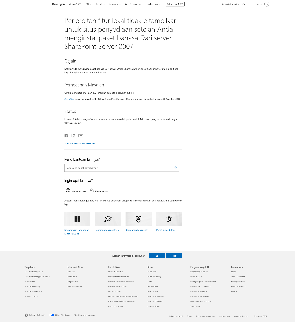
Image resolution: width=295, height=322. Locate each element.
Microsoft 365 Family (32, 286)
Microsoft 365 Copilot (156, 301)
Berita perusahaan (238, 281)
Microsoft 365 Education (117, 286)
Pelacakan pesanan (74, 286)
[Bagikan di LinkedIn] (72, 135)
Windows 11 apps (31, 296)
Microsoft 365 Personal (33, 291)
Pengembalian (72, 281)
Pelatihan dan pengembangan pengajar (123, 296)
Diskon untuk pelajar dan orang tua (121, 301)
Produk (99, 4)
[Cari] (175, 168)
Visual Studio (195, 306)
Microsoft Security (154, 276)
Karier (233, 272)
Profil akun (71, 272)
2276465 (69, 98)
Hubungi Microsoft (176, 316)
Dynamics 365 (153, 286)
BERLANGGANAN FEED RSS (81, 143)
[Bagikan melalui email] (79, 135)
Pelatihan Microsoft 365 (107, 229)
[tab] (77, 191)
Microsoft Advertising (155, 296)
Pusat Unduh (72, 276)
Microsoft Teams (154, 306)
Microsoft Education (115, 272)
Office (88, 4)
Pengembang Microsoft (199, 272)
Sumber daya (152, 4)
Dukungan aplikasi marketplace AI (203, 281)
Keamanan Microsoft (137, 229)
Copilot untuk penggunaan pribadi (37, 276)
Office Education (114, 291)
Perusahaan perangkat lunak (201, 301)
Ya (157, 255)
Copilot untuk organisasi (34, 272)
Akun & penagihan (133, 4)
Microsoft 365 (75, 4)
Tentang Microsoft (238, 276)
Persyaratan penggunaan (205, 316)
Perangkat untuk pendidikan (118, 276)
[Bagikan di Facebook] (66, 135)
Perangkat (113, 4)
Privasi (189, 316)
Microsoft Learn (196, 276)
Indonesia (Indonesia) (37, 315)
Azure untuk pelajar (115, 306)
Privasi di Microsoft (238, 286)
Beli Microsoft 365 (175, 4)
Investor (234, 291)
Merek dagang (224, 316)
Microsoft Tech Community (200, 286)
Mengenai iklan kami (241, 316)
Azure (150, 281)
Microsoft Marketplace (198, 291)
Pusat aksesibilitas (165, 229)
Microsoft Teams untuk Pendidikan (121, 281)
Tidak (174, 255)
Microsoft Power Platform (199, 296)
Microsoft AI (152, 272)
